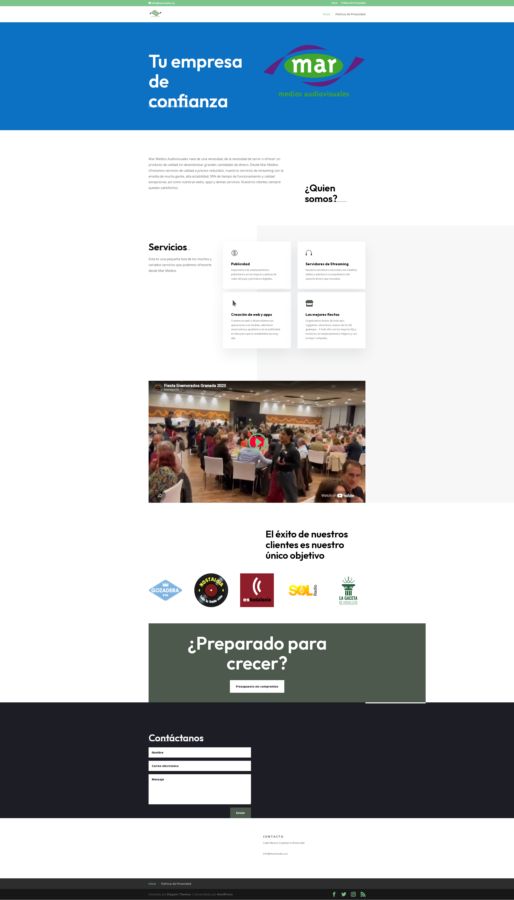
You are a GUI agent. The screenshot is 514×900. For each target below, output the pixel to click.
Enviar (240, 813)
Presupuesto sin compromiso (257, 686)
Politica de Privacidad (353, 3)
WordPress (225, 894)
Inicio (335, 3)
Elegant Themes (179, 894)
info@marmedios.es (275, 853)
